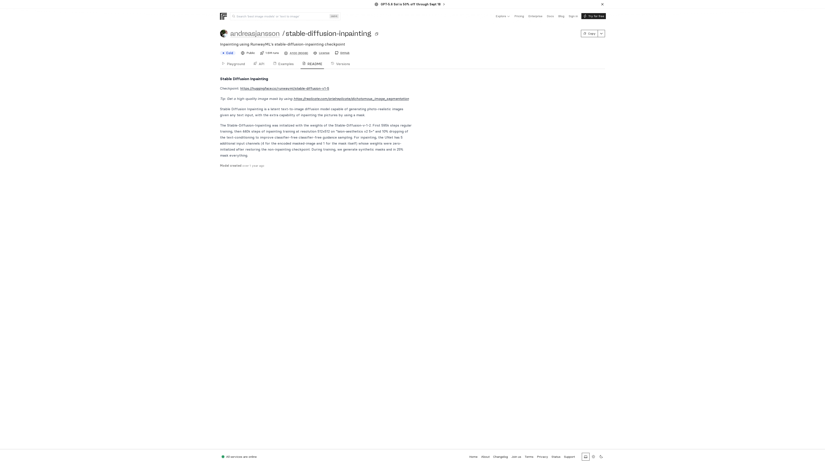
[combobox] (285, 16)
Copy (592, 33)
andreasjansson (255, 33)
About (485, 457)
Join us (516, 457)
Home (473, 457)
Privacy (542, 457)
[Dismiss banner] (602, 4)
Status (556, 457)
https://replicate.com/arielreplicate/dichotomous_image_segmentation (351, 98)
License (324, 53)
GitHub (345, 53)
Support (569, 457)
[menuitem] (503, 16)
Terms (529, 457)
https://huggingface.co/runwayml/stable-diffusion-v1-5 (284, 88)
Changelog (500, 457)
